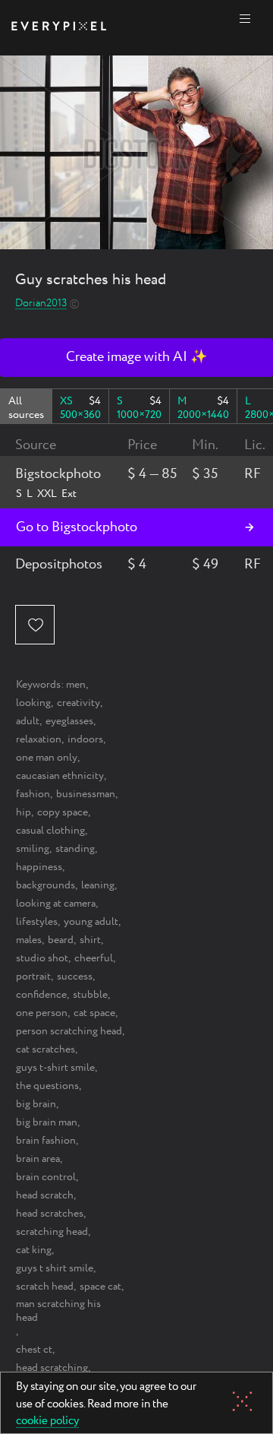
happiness (39, 867)
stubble (90, 995)
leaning (98, 885)
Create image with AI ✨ (136, 357)
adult (27, 721)
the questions (47, 1086)
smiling (32, 849)
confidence (41, 995)
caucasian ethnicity (60, 776)
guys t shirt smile (54, 1268)
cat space (94, 1013)
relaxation (38, 739)
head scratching (52, 1368)
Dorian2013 (41, 303)
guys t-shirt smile (55, 1068)
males (29, 940)
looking (33, 703)
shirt (90, 940)
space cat (100, 1286)
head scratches (49, 1213)
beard (61, 940)
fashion (33, 794)
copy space (62, 812)
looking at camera (56, 903)
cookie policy (47, 1422)
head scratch (45, 1195)
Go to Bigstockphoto (76, 527)
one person (41, 1013)
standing (75, 849)
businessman (85, 794)
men (76, 685)
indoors (85, 739)
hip (23, 812)
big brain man (46, 1122)
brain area (38, 1159)
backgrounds (45, 885)
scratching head (52, 1232)
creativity (78, 703)
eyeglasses (69, 721)
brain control (46, 1177)
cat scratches (45, 1049)
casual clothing (50, 830)
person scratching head (69, 1031)
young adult (91, 922)
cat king (34, 1250)
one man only (46, 757)
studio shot (42, 958)
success (75, 976)
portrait (33, 976)
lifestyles (37, 922)
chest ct (34, 1349)
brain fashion (46, 1141)
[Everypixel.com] (58, 27)
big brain (36, 1104)
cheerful (93, 958)
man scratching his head (58, 1311)
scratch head (45, 1286)
